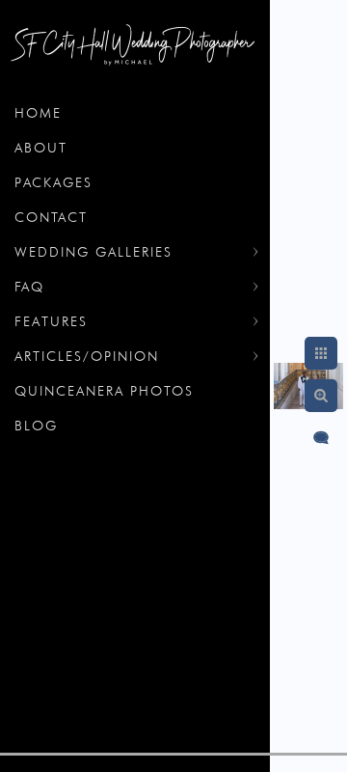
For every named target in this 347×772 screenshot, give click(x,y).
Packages (53, 182)
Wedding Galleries (93, 252)
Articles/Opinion (86, 356)
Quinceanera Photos (104, 391)
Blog (36, 425)
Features (51, 321)
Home (38, 113)
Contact (51, 217)
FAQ (29, 286)
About (40, 147)
